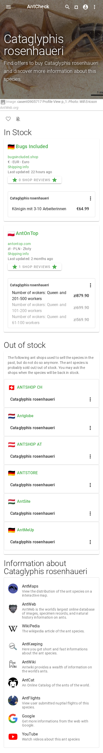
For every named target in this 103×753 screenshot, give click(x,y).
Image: (8, 102)
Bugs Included (32, 146)
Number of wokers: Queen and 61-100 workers (50, 319)
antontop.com (19, 244)
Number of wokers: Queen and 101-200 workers (50, 307)
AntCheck (38, 7)
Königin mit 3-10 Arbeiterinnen (50, 208)
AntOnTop (27, 233)
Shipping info (18, 167)
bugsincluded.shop (23, 157)
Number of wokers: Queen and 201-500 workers (50, 295)
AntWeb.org (9, 108)
